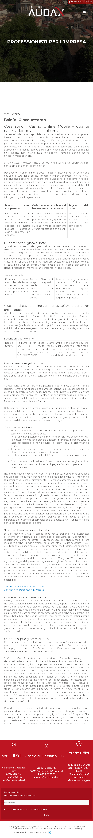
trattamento (24, 809)
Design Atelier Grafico (39, 826)
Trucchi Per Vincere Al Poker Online (24, 586)
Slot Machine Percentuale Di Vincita (24, 589)
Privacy (78, 828)
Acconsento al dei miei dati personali (27, 809)
